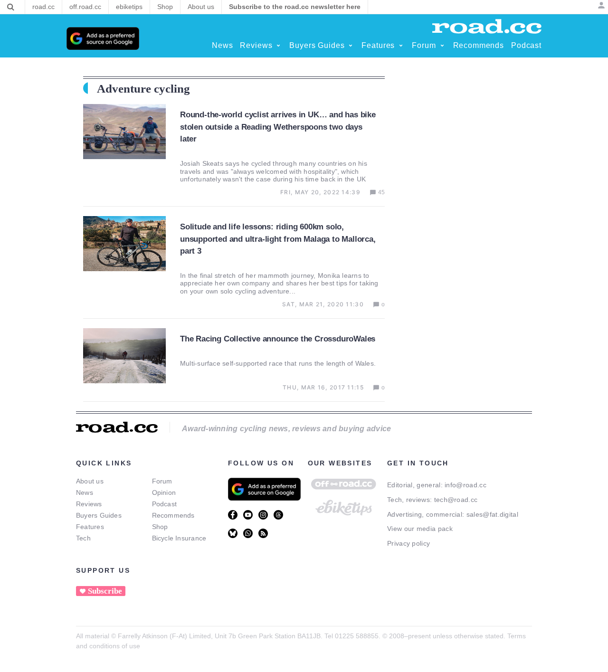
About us (90, 481)
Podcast (164, 504)
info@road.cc (465, 485)
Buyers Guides (99, 515)
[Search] (10, 7)
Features (90, 526)
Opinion (164, 492)
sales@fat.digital (492, 514)
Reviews (89, 504)
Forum (162, 481)
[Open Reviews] (278, 45)
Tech (83, 538)
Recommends (173, 515)
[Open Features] (401, 45)
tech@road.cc (456, 499)
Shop (160, 526)
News (84, 492)
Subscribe (105, 591)
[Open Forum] (442, 45)
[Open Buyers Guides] (350, 45)
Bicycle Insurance (179, 538)
